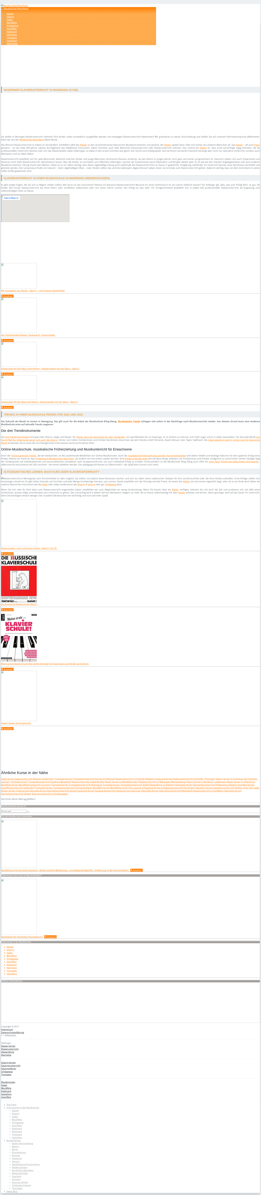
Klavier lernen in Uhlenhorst (240, 781)
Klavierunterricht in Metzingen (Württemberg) (162, 781)
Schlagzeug (12, 25)
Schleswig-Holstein (21, 1185)
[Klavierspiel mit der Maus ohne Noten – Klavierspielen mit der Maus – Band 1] (19, 365)
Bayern (15, 1146)
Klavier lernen (8, 1046)
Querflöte (12, 28)
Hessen (16, 1161)
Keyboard (12, 31)
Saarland (16, 1176)
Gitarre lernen (8, 1062)
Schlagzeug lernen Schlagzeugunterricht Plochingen (168, 787)
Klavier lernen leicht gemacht (16, 723)
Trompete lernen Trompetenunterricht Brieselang (76, 784)
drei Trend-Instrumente (17, 437)
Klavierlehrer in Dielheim (162, 784)
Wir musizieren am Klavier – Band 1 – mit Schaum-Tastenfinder (33, 290)
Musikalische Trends (129, 421)
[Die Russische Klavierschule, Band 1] (19, 601)
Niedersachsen (19, 1167)
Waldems (150, 778)
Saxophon (12, 40)
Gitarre (10, 16)
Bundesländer (14, 1140)
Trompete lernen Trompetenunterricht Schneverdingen (63, 787)
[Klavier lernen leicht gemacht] (19, 720)
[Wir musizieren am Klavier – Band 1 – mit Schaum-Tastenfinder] (19, 287)
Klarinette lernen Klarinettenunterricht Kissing (53, 790)
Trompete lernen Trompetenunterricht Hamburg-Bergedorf (40, 781)
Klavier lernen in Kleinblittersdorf (122, 781)
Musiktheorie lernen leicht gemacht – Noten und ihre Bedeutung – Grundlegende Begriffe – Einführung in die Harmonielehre (65, 870)
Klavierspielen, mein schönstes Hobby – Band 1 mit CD (29, 548)
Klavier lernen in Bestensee (15, 790)
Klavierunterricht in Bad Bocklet (88, 781)
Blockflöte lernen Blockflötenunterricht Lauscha (117, 787)
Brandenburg (19, 1152)
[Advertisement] (84, 66)
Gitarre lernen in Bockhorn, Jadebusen (206, 781)
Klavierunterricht (10, 1049)
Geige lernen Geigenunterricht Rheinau (21, 778)
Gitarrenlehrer (8, 1068)
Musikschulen (8, 1082)
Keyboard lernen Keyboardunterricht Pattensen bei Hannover (109, 790)
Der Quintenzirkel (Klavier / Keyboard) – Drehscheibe (28, 335)
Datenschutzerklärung (12, 1032)
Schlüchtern (48, 778)
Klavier (10, 13)
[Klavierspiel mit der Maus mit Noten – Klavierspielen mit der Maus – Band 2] (19, 398)
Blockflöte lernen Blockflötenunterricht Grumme (26, 784)
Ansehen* (8, 296)
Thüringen (17, 1188)
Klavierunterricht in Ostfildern (208, 790)
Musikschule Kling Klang (16, 8)
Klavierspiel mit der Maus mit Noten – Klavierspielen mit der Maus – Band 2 (39, 401)
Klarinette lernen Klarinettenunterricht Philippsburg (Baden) (206, 784)
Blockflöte (12, 22)
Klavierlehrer (7, 1052)
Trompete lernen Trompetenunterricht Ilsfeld (126, 784)
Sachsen (16, 1179)
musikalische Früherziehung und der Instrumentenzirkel (157, 455)
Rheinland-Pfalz (20, 1173)
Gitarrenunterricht (10, 1065)
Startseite (11, 1104)
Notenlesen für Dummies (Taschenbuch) (22, 936)
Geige (10, 19)
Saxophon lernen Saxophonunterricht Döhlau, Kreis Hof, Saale (227, 787)
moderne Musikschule (136, 458)
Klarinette (12, 34)
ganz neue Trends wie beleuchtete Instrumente (233, 461)
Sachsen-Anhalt (20, 1182)
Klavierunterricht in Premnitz (130, 778)
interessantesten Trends (23, 455)
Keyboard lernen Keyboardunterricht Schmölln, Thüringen (185, 778)
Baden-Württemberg (22, 1143)
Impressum (7, 1029)
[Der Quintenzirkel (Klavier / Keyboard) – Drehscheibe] (19, 332)
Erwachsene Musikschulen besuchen (55, 458)
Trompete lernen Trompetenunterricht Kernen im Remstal (84, 778)
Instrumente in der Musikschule (23, 1107)
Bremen (16, 1155)
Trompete (12, 37)
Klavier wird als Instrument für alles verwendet (101, 437)
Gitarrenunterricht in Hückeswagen (50, 793)
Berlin (15, 1149)
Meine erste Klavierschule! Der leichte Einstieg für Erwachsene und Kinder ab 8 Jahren (45, 663)
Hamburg (17, 1158)
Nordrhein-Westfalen (23, 1170)
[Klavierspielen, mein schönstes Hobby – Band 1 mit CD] (19, 545)
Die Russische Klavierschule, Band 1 (19, 604)
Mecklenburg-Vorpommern (26, 1164)
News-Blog (12, 43)
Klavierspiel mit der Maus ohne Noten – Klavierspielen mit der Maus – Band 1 (40, 368)
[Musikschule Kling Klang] (14, 5)
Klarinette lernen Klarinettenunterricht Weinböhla (167, 790)
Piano (257, 144)
